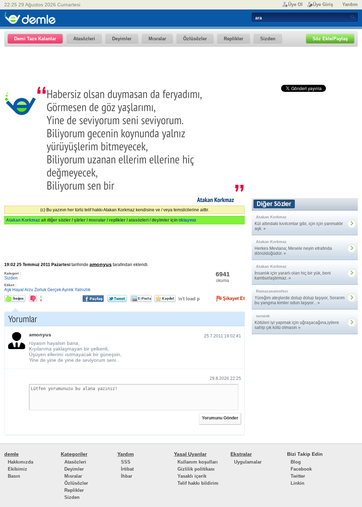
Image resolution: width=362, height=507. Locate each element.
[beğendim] (14, 298)
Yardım (350, 4)
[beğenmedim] (33, 298)
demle (11, 454)
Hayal (18, 289)
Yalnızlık (82, 289)
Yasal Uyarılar (190, 454)
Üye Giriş (323, 4)
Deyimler (74, 469)
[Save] (165, 298)
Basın (14, 476)
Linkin (297, 483)
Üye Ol (295, 4)
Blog (296, 462)
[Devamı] (352, 223)
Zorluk (40, 289)
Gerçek (54, 289)
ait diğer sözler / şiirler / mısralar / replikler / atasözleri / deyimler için (101, 220)
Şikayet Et (234, 298)
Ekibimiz (17, 469)
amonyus (100, 264)
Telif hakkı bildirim (197, 483)
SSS (125, 462)
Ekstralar (241, 454)
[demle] (30, 18)
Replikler (74, 490)
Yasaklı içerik (191, 476)
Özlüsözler (76, 483)
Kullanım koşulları (197, 462)
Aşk (7, 289)
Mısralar (73, 476)
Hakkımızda (20, 462)
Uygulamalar (248, 462)
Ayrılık (68, 289)
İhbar (126, 476)
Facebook (301, 469)
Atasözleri (75, 462)
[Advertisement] (181, 66)
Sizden (11, 278)
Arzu (28, 289)
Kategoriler (74, 454)
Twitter (298, 476)
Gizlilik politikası (196, 469)
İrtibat (127, 469)
